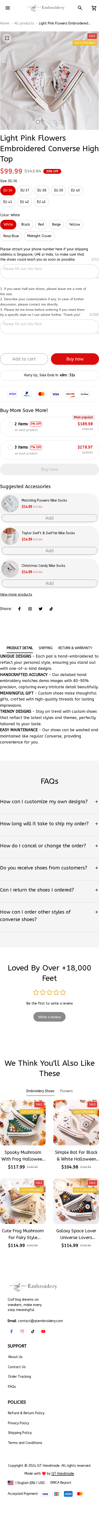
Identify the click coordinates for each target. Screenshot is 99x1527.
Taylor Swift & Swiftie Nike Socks (48, 533)
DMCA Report (60, 1483)
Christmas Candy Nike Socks (43, 566)
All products (24, 23)
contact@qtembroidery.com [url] (40, 1321)
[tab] (38, 121)
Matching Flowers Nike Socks (44, 500)
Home (4, 23)
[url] (62, 1473)
